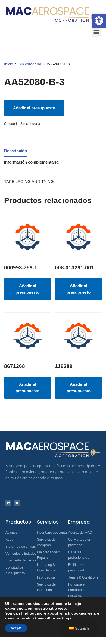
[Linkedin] (8, 503)
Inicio (8, 64)
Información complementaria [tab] (31, 162)
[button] (99, 21)
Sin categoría (29, 64)
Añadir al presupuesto (34, 108)
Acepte (16, 628)
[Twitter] (17, 503)
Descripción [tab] (15, 150)
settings (63, 618)
